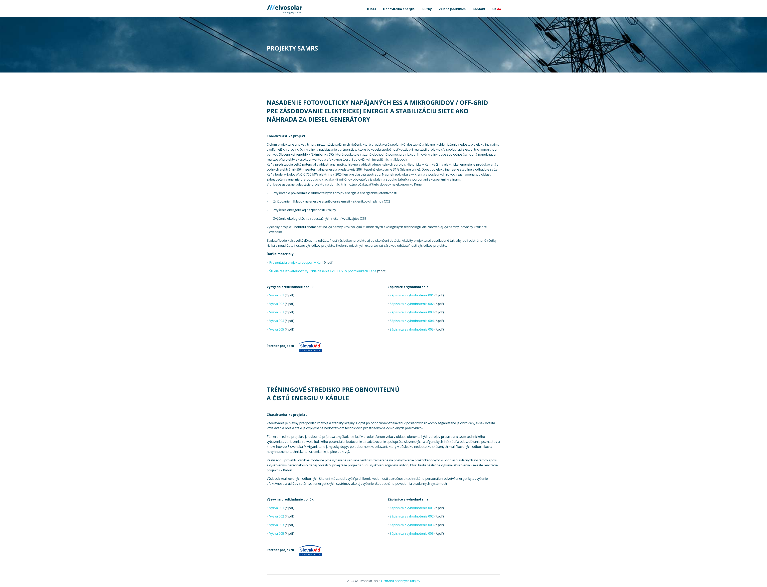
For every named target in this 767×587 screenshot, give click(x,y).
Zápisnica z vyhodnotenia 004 (411, 321)
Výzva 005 (276, 329)
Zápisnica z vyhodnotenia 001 (411, 295)
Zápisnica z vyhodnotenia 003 (411, 312)
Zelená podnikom (452, 9)
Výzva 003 (276, 312)
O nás (371, 9)
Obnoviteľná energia (398, 9)
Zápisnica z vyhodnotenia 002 (411, 304)
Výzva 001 (276, 295)
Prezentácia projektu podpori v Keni (296, 262)
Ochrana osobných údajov (400, 581)
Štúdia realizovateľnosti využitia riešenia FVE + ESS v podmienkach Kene (322, 271)
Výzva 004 (276, 321)
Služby (427, 9)
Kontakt (479, 9)
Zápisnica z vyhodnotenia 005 (411, 329)
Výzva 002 (276, 304)
